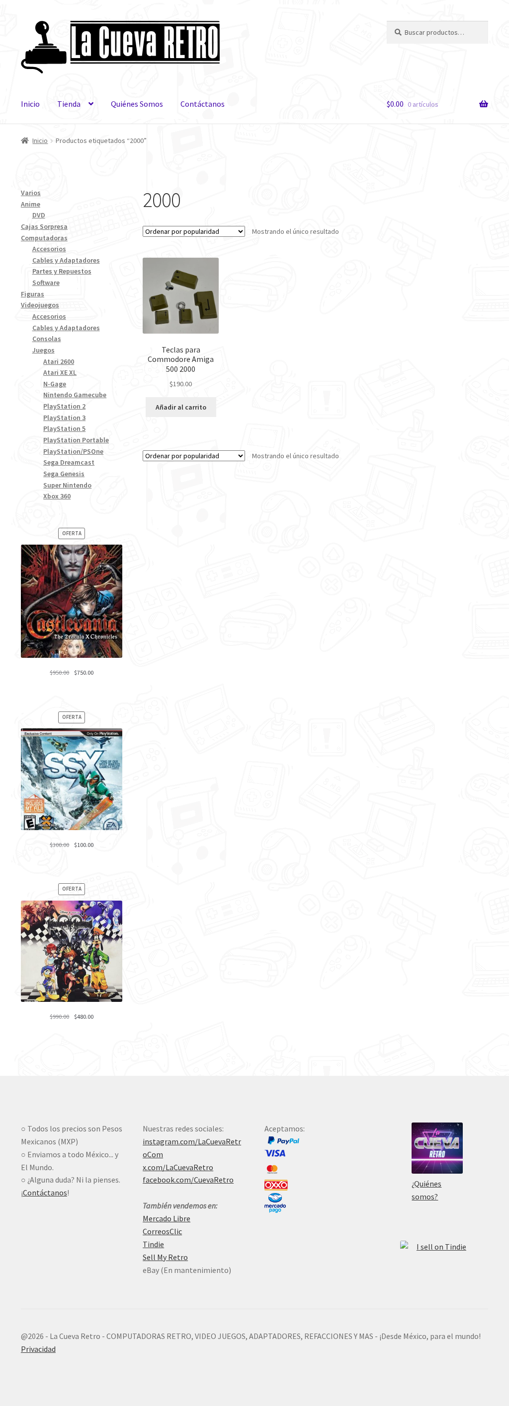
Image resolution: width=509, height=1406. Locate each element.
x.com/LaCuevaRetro (178, 1167)
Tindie (153, 1244)
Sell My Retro (165, 1257)
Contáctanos (202, 104)
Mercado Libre (166, 1218)
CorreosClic (162, 1231)
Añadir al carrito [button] (181, 407)
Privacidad (38, 1349)
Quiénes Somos (137, 104)
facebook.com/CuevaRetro (188, 1180)
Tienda (69, 104)
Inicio (30, 104)
